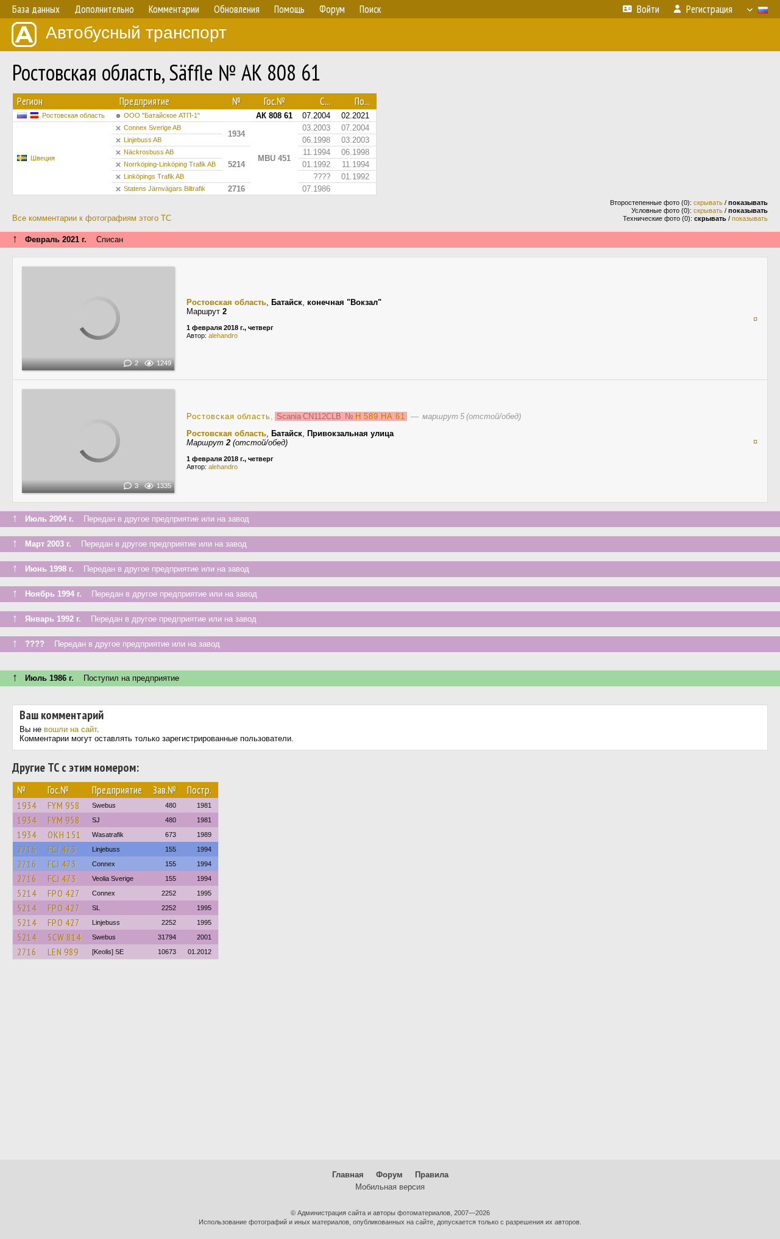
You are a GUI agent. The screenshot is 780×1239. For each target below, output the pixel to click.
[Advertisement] (390, 1065)
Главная (348, 1174)
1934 (27, 805)
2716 (27, 849)
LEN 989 (63, 952)
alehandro (223, 335)
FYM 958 (64, 805)
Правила (431, 1174)
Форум (389, 1174)
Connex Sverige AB (152, 127)
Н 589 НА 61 (380, 416)
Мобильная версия (390, 1186)
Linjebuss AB (142, 139)
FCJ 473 (62, 849)
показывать (750, 218)
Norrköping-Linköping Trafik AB (170, 164)
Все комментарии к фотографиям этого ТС (91, 218)
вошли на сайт (70, 729)
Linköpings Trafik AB (154, 176)
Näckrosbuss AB (149, 152)
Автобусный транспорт (136, 32)
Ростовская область (73, 115)
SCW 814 (64, 937)
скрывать (708, 202)
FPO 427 (64, 893)
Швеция (42, 158)
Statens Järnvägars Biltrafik (164, 188)
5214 (27, 893)
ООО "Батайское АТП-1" (162, 115)
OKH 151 (64, 834)
